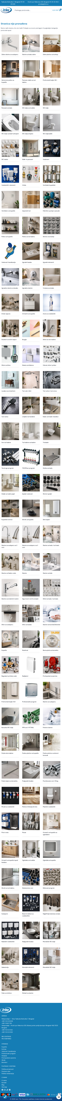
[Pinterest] (9, 1090)
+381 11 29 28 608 (7, 1021)
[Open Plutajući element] (5, 1096)
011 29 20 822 (53, 2)
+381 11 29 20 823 (7, 1032)
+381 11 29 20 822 (7, 1030)
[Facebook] (2, 1090)
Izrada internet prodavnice (43, 1099)
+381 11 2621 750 (7, 1023)
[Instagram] (5, 1090)
